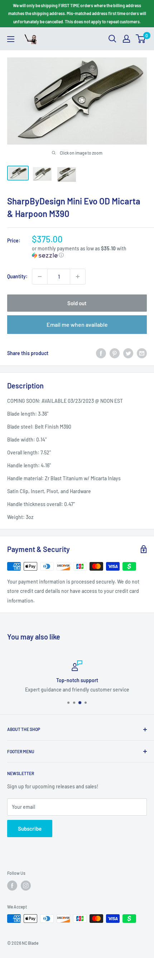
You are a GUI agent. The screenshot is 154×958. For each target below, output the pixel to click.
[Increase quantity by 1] (77, 276)
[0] (140, 38)
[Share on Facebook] (101, 353)
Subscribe (30, 828)
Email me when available (77, 324)
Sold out (77, 303)
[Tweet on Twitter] (128, 353)
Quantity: (17, 276)
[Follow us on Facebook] (12, 886)
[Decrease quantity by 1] (39, 276)
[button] (89, 252)
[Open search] (112, 39)
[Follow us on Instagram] (26, 886)
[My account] (126, 39)
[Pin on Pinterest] (115, 353)
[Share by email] (142, 353)
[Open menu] (10, 39)
